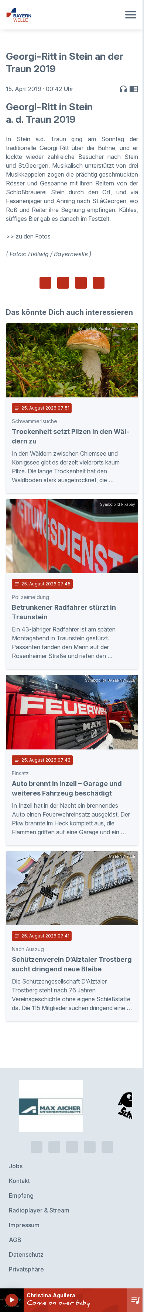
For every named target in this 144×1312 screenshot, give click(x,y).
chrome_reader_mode (133, 88)
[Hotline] (36, 1147)
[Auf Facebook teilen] (45, 283)
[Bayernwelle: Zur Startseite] (63, 14)
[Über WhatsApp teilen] (81, 283)
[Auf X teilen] (63, 283)
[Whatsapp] (54, 1147)
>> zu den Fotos (28, 236)
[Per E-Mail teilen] (98, 283)
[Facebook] (72, 1147)
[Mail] (107, 1147)
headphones (123, 88)
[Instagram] (90, 1147)
